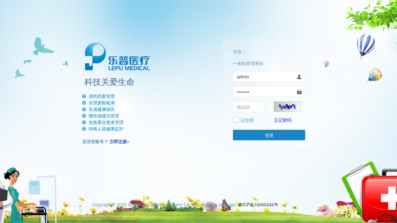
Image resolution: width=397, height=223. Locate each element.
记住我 (247, 120)
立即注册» (119, 141)
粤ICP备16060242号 (258, 204)
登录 (269, 135)
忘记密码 (283, 120)
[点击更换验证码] (287, 106)
